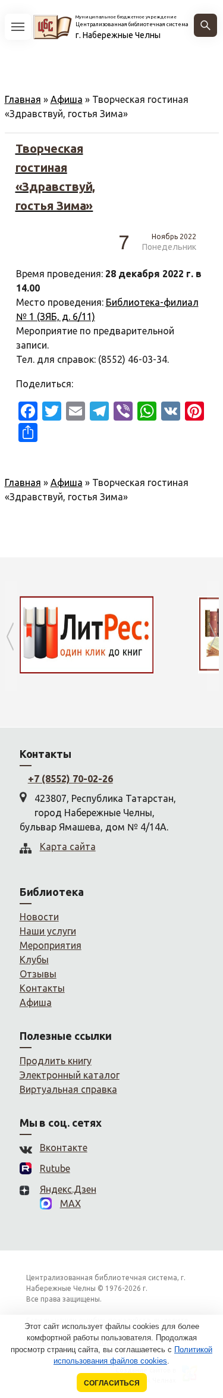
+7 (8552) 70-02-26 (70, 778)
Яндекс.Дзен (68, 1189)
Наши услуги (48, 931)
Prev (11, 636)
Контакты (42, 988)
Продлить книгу (56, 1060)
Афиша (67, 99)
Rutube (55, 1168)
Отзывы (38, 973)
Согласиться (112, 1383)
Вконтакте (63, 1147)
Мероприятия (50, 945)
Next (213, 636)
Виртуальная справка (68, 1089)
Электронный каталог (70, 1075)
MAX (70, 1203)
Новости (39, 916)
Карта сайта (68, 846)
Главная (23, 99)
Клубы (34, 959)
